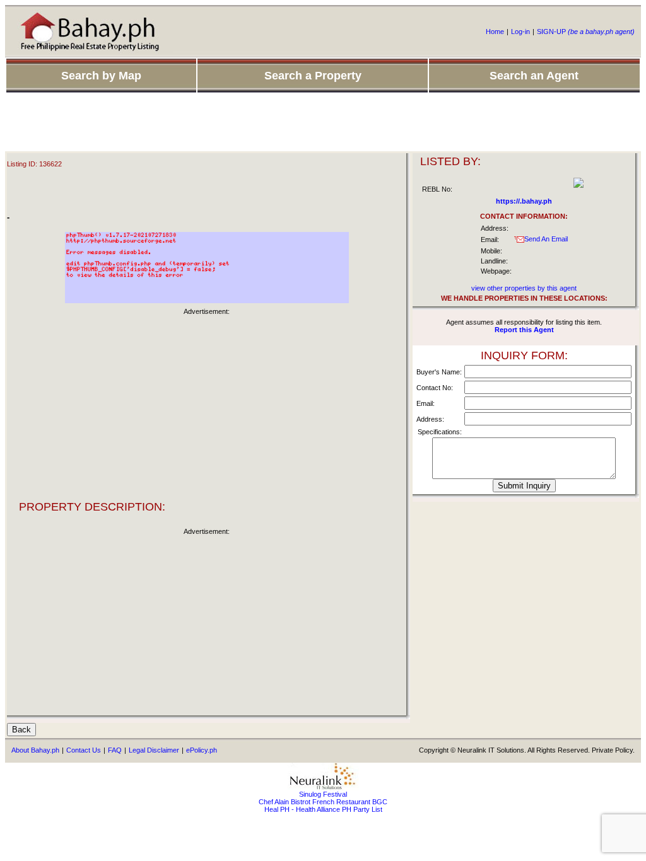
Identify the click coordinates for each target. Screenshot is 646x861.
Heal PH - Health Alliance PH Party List (323, 809)
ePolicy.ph (201, 750)
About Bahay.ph (35, 750)
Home (495, 31)
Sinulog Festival (323, 794)
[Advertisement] (323, 123)
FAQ (115, 750)
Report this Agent (524, 329)
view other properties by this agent (524, 288)
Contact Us (83, 750)
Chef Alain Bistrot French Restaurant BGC (323, 802)
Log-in (520, 31)
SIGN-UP (586, 31)
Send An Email (546, 239)
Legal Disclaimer (154, 750)
